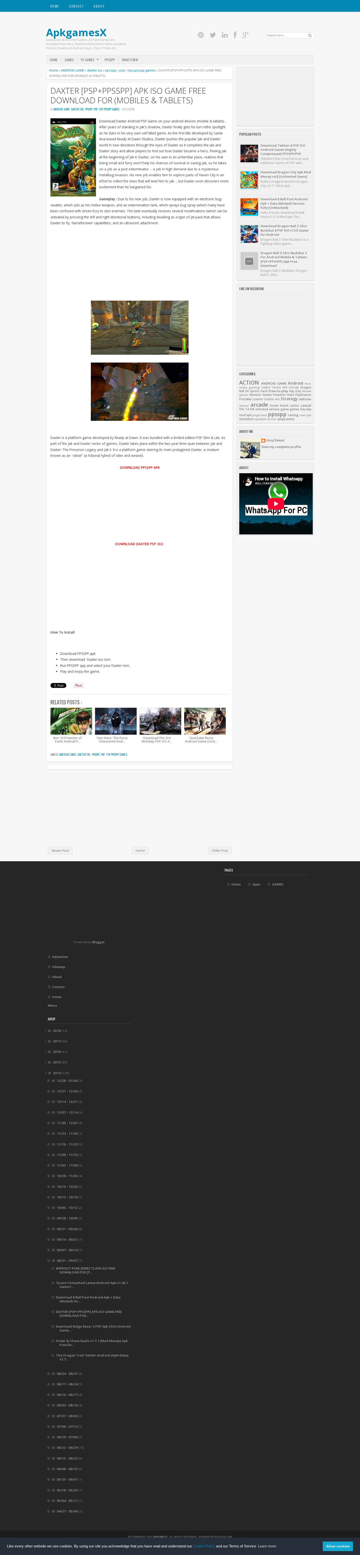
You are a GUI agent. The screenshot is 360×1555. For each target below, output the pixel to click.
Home (54, 6)
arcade (259, 404)
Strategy (289, 398)
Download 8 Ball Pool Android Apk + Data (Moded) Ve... (88, 1299)
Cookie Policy (204, 1546)
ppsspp (110, 70)
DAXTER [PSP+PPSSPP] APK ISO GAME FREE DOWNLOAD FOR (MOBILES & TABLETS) (128, 95)
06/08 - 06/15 (67, 1469)
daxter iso (94, 70)
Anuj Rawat (275, 440)
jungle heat (259, 415)
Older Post (220, 850)
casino (294, 405)
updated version (265, 419)
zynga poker (286, 419)
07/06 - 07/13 (67, 1426)
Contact (76, 6)
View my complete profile (281, 447)
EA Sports (252, 391)
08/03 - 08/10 (67, 1405)
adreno (244, 405)
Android (295, 383)
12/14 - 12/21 (67, 1101)
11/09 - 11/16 (67, 1155)
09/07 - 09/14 (67, 1250)
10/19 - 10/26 (67, 1186)
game (285, 409)
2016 (57, 1051)
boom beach (279, 405)
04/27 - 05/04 (67, 1511)
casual (306, 405)
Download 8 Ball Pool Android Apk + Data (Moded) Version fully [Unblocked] (284, 203)
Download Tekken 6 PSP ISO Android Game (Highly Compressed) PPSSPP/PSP (283, 149)
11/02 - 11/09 (67, 1165)
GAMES (69, 59)
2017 (57, 1041)
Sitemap (58, 967)
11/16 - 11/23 (67, 1144)
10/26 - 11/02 (67, 1176)
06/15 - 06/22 (67, 1458)
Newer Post (60, 850)
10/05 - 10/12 (67, 1207)
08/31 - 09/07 (67, 1260)
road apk (305, 415)
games (294, 409)
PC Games (87, 59)
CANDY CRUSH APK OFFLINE (280, 387)
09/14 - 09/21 (67, 1239)
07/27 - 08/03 (67, 1416)
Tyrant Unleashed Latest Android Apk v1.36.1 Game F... (92, 1285)
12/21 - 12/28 (67, 1091)
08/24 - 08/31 (67, 1373)
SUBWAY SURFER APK (266, 399)
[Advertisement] (139, 266)
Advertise (60, 956)
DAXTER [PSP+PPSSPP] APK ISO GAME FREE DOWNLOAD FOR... (89, 1313)
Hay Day (295, 391)
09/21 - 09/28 (67, 1229)
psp (122, 70)
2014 (57, 1073)
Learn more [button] (267, 1546)
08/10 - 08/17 (67, 1394)
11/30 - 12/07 (67, 1123)
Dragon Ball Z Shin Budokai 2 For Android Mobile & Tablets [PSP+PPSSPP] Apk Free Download (284, 259)
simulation (246, 419)
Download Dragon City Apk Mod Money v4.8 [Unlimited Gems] (286, 174)
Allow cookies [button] (338, 1546)
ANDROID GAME (72, 70)
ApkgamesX (76, 32)
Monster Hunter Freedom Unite (272, 395)
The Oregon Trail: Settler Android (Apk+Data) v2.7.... (92, 1357)
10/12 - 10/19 (67, 1197)
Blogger (98, 942)
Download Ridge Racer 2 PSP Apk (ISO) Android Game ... (93, 1328)
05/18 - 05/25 (67, 1490)
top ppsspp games (142, 70)
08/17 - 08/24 (67, 1384)
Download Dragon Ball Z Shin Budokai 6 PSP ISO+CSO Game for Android (284, 230)
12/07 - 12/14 (67, 1112)
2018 (57, 1030)
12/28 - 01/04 (67, 1080)
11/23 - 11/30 (67, 1133)
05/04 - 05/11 (67, 1500)
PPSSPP (110, 59)
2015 (57, 1062)
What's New (130, 59)
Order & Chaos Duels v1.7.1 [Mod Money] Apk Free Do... (92, 1343)
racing (293, 415)
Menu (52, 1005)
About (99, 6)
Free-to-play (278, 391)
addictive (305, 399)
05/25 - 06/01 (67, 1479)
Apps (256, 884)
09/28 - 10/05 (67, 1218)
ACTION (249, 382)
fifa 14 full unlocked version (259, 409)
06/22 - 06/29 (67, 1447)
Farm (264, 391)
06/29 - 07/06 (67, 1437)
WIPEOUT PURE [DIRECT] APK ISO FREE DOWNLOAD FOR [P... (85, 1270)
